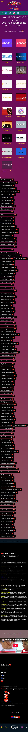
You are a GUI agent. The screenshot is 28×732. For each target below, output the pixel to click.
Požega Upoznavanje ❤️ (7, 416)
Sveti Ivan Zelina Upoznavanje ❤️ (10, 472)
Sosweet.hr (18, 633)
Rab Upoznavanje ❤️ (20, 425)
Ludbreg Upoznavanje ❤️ (8, 323)
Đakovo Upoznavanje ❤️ (7, 223)
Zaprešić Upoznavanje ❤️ (8, 530)
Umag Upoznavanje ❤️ (7, 480)
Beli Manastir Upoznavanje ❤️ (9, 182)
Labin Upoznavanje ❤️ (7, 314)
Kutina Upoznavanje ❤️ (7, 308)
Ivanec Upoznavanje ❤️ (7, 264)
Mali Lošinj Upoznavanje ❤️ (8, 329)
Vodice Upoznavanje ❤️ (7, 504)
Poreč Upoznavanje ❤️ (7, 413)
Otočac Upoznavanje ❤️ (7, 384)
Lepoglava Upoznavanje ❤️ (8, 317)
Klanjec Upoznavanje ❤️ (7, 282)
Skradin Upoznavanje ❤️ (7, 445)
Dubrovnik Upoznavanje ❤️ (8, 238)
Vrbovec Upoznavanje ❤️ (8, 510)
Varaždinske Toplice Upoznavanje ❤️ (11, 489)
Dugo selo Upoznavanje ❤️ (8, 244)
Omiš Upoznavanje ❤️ (7, 366)
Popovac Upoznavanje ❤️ (8, 410)
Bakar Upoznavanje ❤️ (7, 180)
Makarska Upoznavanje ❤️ (8, 326)
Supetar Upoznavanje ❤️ (7, 466)
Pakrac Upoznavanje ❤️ (7, 396)
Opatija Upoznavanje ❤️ (7, 369)
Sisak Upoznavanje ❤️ (7, 442)
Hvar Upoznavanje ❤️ (7, 258)
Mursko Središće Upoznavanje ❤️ (10, 334)
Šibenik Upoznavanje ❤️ (7, 437)
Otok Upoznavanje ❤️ (7, 387)
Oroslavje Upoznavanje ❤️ (8, 378)
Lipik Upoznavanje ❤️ (7, 320)
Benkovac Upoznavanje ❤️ (8, 188)
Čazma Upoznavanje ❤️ (7, 209)
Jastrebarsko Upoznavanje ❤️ (9, 270)
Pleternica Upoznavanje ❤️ (8, 404)
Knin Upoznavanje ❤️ (7, 285)
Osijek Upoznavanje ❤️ (7, 381)
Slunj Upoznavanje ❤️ (7, 454)
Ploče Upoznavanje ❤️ (7, 407)
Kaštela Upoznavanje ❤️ (7, 279)
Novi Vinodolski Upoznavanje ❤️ (9, 352)
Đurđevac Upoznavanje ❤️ (8, 226)
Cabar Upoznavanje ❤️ (7, 203)
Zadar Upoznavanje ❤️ (7, 524)
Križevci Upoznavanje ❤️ (7, 302)
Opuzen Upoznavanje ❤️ (7, 372)
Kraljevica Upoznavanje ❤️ (8, 296)
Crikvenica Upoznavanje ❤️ (8, 215)
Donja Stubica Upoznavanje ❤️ (9, 229)
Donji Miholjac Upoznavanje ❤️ (9, 232)
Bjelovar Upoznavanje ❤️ (8, 194)
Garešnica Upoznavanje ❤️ (8, 247)
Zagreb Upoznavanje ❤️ (7, 527)
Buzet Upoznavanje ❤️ (7, 200)
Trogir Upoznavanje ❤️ (7, 477)
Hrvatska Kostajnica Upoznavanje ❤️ (11, 255)
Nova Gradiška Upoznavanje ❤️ (9, 343)
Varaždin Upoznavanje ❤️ (8, 486)
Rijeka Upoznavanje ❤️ (7, 428)
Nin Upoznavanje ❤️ (6, 340)
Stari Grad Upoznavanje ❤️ (8, 463)
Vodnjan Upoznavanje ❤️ (8, 507)
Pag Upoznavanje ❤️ (6, 393)
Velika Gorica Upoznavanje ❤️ (9, 492)
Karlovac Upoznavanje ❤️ (8, 273)
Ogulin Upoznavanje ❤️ (7, 364)
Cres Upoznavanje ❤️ (7, 212)
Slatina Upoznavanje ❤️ (7, 448)
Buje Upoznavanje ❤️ (7, 197)
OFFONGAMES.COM (10, 705)
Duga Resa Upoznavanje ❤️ (8, 241)
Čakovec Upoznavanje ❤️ (8, 206)
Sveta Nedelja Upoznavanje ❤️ (9, 469)
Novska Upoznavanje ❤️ (7, 358)
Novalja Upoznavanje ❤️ (7, 346)
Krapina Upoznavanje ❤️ (7, 299)
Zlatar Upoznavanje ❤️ (7, 533)
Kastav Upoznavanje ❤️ (7, 276)
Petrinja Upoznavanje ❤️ (7, 402)
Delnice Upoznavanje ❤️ (7, 220)
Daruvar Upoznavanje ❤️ (7, 218)
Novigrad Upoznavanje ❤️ (8, 355)
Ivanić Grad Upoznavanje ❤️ (8, 267)
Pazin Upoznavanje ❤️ (7, 399)
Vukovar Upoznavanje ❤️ (8, 518)
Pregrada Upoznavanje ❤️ (8, 419)
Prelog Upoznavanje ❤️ (7, 422)
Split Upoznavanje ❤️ (7, 460)
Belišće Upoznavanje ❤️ (7, 185)
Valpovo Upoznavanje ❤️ (7, 483)
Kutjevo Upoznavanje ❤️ (7, 311)
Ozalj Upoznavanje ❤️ (7, 390)
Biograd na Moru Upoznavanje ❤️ (10, 191)
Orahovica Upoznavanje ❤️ (8, 375)
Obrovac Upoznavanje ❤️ (8, 361)
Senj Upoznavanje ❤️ (7, 434)
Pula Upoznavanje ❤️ (7, 425)
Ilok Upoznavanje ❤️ (21, 258)
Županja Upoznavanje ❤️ (8, 536)
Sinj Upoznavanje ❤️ (6, 440)
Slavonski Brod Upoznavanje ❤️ (9, 451)
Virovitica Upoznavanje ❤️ (8, 498)
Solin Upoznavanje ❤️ (7, 457)
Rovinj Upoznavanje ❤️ (7, 431)
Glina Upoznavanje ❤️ (7, 250)
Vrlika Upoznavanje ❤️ (7, 515)
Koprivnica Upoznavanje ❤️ (8, 291)
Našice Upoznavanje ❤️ (7, 337)
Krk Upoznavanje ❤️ (6, 305)
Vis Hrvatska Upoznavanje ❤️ (9, 501)
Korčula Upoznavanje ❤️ (7, 293)
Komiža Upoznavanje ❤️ (7, 288)
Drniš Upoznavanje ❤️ (7, 235)
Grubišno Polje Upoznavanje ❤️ (9, 253)
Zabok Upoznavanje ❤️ (7, 521)
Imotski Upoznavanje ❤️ (7, 261)
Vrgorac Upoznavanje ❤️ (7, 513)
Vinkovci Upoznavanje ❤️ (8, 495)
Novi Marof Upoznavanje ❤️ (8, 349)
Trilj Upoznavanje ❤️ (6, 475)
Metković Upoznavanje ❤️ (8, 331)
